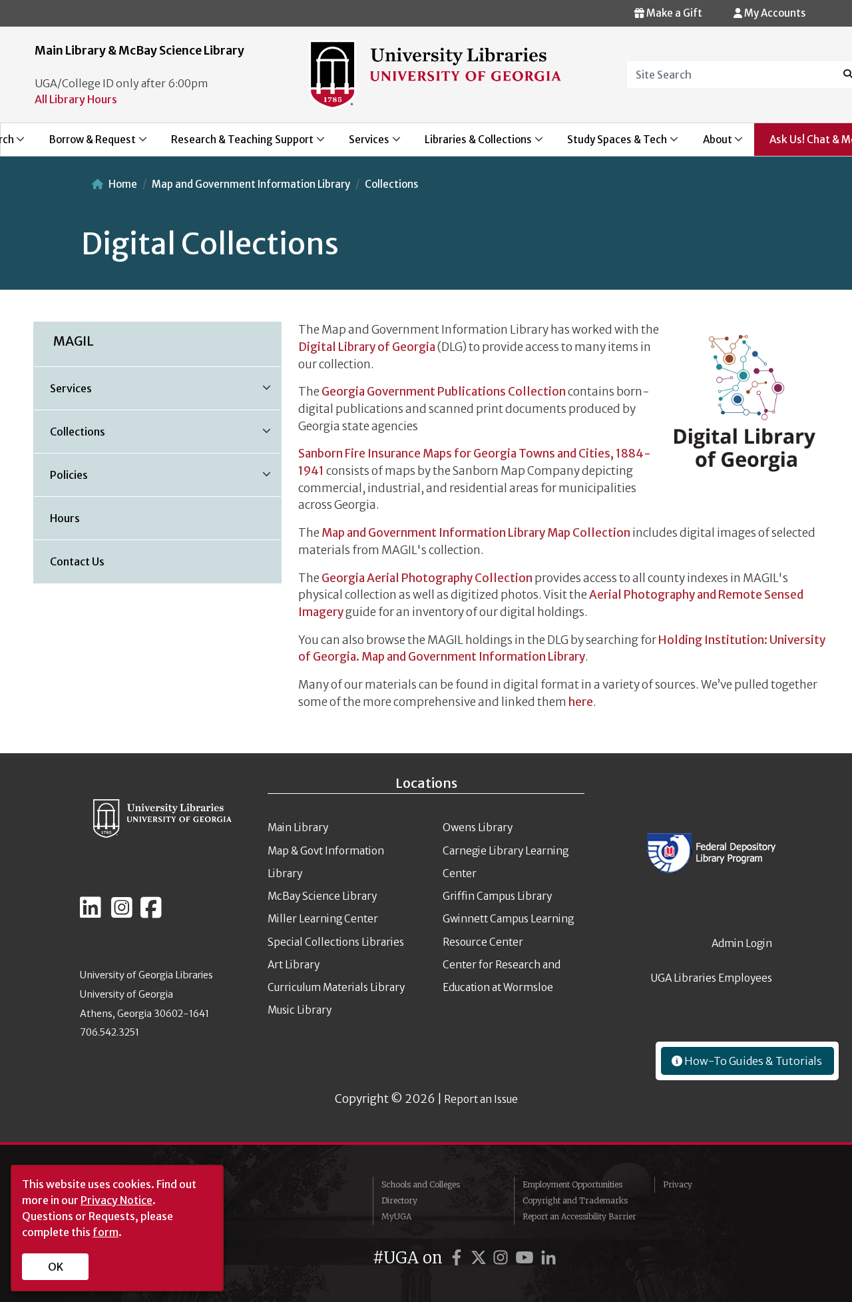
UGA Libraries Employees (711, 978)
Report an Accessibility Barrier (579, 1216)
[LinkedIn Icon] (90, 913)
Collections (391, 184)
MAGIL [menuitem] (73, 341)
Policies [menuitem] (61, 479)
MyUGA (396, 1216)
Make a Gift (673, 13)
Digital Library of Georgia (366, 347)
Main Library (298, 827)
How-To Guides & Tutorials (752, 1061)
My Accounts (773, 13)
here (580, 702)
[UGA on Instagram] (503, 1257)
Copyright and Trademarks (575, 1200)
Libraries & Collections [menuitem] (471, 144)
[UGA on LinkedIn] (548, 1257)
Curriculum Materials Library (336, 987)
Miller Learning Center (323, 918)
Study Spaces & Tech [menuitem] (610, 144)
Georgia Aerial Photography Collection (426, 578)
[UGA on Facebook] (459, 1257)
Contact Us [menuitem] (77, 561)
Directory (399, 1200)
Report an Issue (481, 1099)
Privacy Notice (116, 1200)
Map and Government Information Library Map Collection (475, 532)
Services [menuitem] (361, 144)
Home (122, 184)
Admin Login (742, 943)
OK (55, 1266)
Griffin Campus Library (497, 896)
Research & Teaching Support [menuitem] (235, 144)
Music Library (299, 1010)
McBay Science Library (322, 896)
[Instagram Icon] (121, 913)
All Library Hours (76, 99)
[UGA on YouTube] (526, 1257)
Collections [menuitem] (69, 436)
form (105, 1232)
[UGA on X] (481, 1257)
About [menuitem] (710, 144)
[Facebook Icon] (151, 913)
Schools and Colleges (420, 1184)
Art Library (294, 964)
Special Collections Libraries (336, 942)
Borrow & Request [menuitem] (85, 144)
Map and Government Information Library (251, 184)
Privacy (677, 1184)
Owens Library (478, 827)
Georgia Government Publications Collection (443, 391)
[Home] (435, 73)
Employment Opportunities (572, 1184)
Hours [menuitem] (65, 518)
